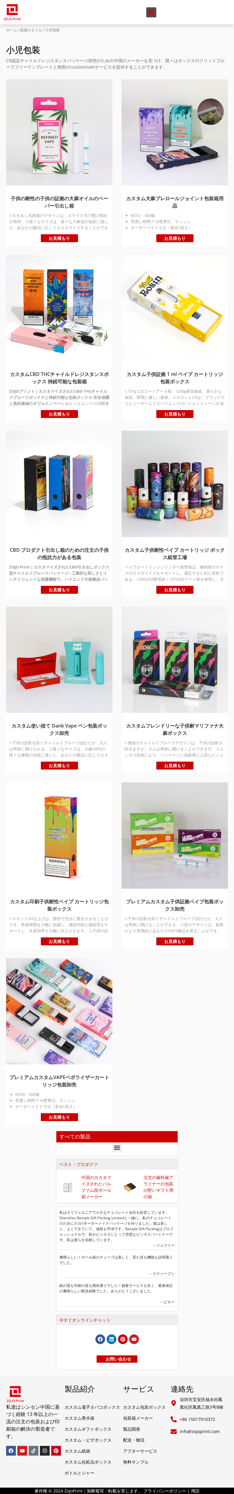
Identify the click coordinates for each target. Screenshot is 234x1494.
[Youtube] (134, 1339)
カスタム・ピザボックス (88, 1440)
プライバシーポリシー (165, 1491)
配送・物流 (133, 1440)
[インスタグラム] (45, 1451)
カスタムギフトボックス (88, 1429)
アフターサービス (140, 1451)
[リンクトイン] (111, 1339)
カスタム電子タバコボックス (92, 1407)
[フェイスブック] (100, 1339)
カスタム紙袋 (77, 1451)
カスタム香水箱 (79, 1418)
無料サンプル (136, 1462)
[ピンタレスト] (123, 1339)
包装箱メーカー (138, 1418)
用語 (195, 1491)
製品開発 (131, 1429)
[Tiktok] (33, 1451)
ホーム (11, 30)
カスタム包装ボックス (144, 1407)
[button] (151, 12)
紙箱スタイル (31, 30)
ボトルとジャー (79, 1473)
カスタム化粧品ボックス (88, 1462)
